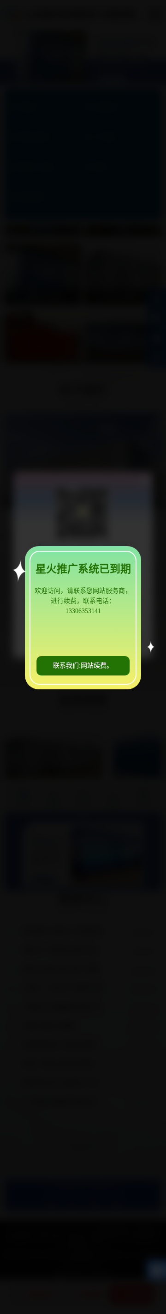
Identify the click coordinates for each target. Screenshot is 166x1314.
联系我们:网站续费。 (83, 665)
